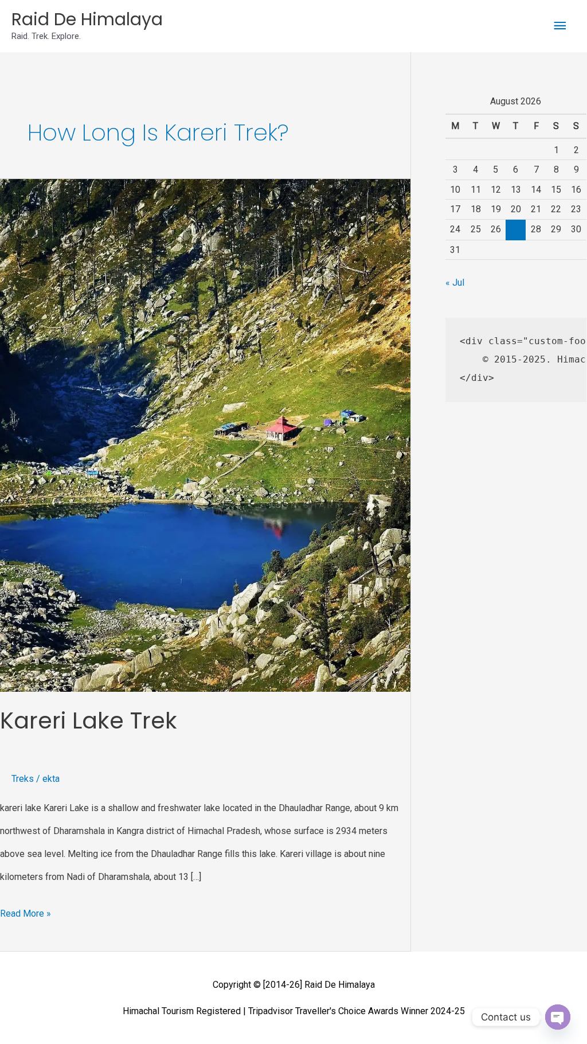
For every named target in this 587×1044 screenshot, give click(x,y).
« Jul (454, 282)
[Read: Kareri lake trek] (205, 434)
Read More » (25, 910)
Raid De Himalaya (87, 19)
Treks (22, 778)
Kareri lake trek (88, 720)
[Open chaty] (557, 1017)
